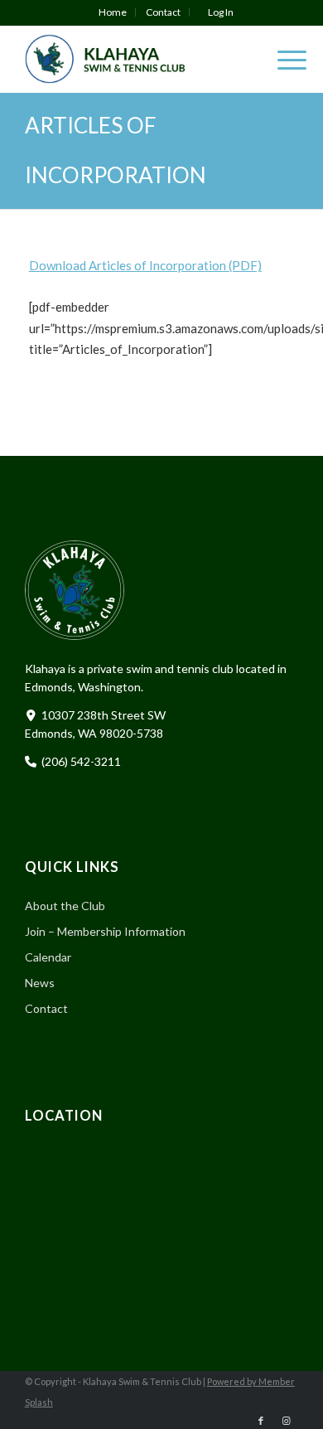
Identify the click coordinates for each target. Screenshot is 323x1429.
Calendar (48, 957)
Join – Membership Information (105, 931)
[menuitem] (113, 12)
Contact (163, 12)
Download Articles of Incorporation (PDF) (145, 265)
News (40, 983)
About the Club (65, 906)
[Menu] (283, 59)
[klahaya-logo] (134, 59)
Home (113, 12)
